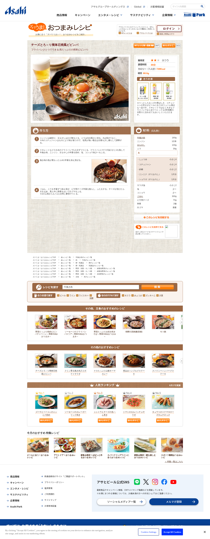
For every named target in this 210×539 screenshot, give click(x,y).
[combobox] (185, 6)
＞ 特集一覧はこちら (174, 461)
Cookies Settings (148, 532)
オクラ (128, 295)
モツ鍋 (163, 332)
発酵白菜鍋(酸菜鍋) (133, 332)
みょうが (138, 295)
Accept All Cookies (172, 532)
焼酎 (92, 298)
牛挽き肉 (141, 138)
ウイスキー (84, 295)
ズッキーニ (151, 295)
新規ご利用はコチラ (167, 34)
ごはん (140, 196)
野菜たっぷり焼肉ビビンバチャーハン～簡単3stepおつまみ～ (46, 334)
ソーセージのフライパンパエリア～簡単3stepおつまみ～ (75, 334)
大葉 (161, 295)
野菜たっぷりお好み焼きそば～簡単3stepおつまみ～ (104, 334)
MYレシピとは (126, 33)
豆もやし (141, 145)
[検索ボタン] (202, 6)
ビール (63, 295)
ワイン (72, 295)
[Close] (204, 532)
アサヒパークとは (146, 33)
